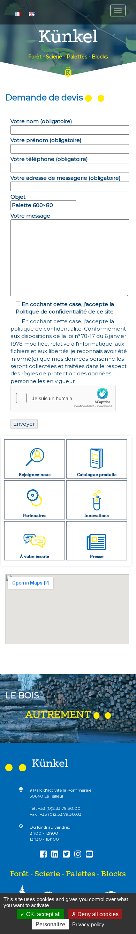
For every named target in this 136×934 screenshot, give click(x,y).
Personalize (50, 924)
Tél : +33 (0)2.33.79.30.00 (55, 808)
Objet (17, 196)
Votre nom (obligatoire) (41, 121)
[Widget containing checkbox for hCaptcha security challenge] (63, 398)
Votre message (30, 215)
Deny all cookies (97, 914)
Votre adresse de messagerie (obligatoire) (65, 178)
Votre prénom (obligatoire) (46, 140)
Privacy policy (88, 924)
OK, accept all (43, 914)
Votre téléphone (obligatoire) (49, 159)
